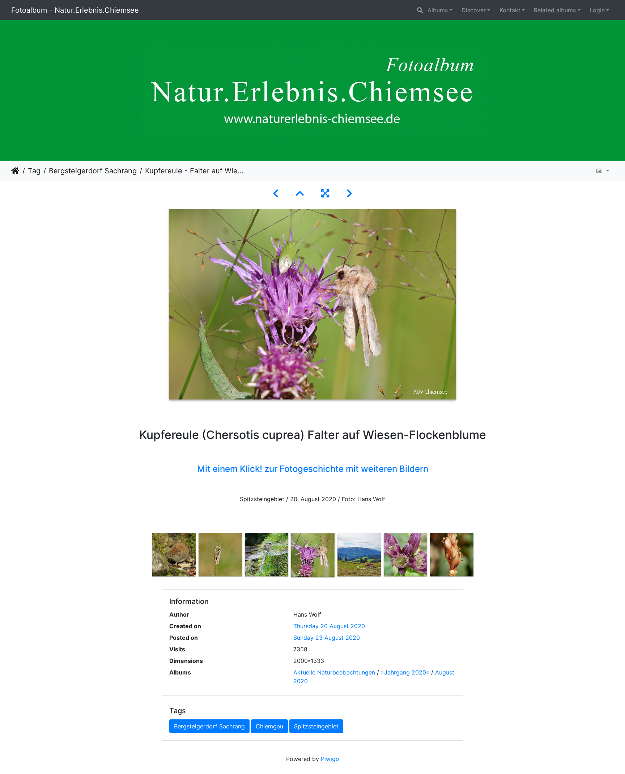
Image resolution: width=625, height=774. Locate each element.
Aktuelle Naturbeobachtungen (334, 672)
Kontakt (509, 10)
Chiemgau (269, 726)
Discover (474, 10)
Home (15, 170)
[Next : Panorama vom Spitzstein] (349, 193)
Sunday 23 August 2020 (326, 637)
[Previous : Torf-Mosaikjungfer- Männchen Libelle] (275, 193)
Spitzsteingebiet (316, 726)
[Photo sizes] (602, 171)
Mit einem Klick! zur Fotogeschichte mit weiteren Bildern (312, 469)
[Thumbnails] (299, 193)
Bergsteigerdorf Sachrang (93, 170)
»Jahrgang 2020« (405, 672)
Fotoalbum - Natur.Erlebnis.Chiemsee (75, 10)
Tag (34, 170)
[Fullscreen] (325, 193)
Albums (438, 10)
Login (597, 10)
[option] (174, 554)
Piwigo (330, 758)
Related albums (555, 10)
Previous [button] (145, 556)
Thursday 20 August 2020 (329, 626)
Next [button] (480, 556)
